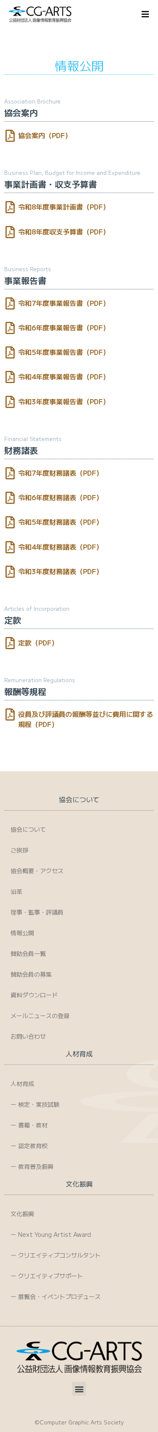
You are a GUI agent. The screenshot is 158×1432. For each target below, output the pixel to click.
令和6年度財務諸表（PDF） (60, 497)
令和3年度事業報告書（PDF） (64, 401)
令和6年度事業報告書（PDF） (64, 327)
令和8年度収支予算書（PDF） (64, 231)
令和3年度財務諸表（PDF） (60, 571)
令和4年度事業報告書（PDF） (64, 376)
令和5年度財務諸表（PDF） (60, 522)
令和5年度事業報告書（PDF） (64, 352)
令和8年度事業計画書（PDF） (64, 206)
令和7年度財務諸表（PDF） (60, 473)
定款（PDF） (38, 642)
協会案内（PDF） (45, 135)
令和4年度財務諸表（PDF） (60, 547)
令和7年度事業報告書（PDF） (64, 303)
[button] (79, 1389)
